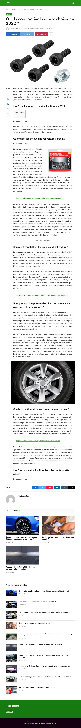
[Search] (73, 3)
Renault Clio (10, 711)
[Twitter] (8, 99)
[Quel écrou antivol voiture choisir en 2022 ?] (40, 61)
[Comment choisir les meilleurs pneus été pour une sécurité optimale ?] (22, 525)
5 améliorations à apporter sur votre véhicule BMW (37, 602)
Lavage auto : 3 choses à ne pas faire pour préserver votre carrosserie (44, 666)
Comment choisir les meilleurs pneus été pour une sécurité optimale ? (21, 538)
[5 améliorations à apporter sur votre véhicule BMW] (11, 604)
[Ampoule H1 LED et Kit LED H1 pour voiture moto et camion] (22, 555)
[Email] (8, 114)
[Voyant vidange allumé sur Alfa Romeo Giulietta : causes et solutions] (11, 615)
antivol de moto (66, 258)
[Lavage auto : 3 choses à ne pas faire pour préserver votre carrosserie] (11, 669)
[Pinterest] (8, 109)
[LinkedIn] (8, 104)
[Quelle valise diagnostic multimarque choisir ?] (58, 525)
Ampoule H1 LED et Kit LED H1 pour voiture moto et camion (21, 568)
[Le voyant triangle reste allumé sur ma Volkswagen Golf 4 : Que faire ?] (11, 679)
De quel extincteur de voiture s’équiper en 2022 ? (37, 687)
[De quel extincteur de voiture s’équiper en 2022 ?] (11, 690)
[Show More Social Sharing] (51, 34)
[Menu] (8, 3)
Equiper (9, 14)
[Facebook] (8, 94)
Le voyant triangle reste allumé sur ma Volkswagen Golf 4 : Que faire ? (45, 677)
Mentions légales (39, 723)
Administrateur (16, 28)
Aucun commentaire (37, 28)
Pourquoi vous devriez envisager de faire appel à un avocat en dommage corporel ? (46, 635)
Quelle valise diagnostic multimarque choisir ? (58, 538)
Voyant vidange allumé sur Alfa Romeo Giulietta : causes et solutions (44, 612)
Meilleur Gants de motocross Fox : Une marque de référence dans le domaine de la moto (43, 656)
